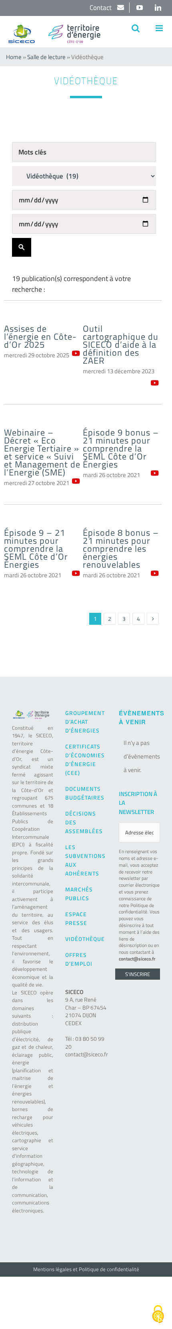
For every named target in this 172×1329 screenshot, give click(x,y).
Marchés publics (79, 893)
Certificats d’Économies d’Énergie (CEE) (85, 759)
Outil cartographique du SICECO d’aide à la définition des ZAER (120, 344)
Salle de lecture (46, 56)
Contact (101, 7)
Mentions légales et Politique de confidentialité (86, 1269)
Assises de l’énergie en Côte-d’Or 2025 (40, 336)
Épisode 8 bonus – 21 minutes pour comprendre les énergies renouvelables (121, 548)
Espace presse (76, 918)
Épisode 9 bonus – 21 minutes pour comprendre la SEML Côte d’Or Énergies (121, 448)
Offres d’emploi (78, 959)
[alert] (139, 756)
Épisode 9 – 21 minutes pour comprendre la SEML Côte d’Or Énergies (36, 548)
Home (14, 56)
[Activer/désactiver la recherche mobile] (136, 28)
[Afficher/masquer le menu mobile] (160, 28)
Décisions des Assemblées (84, 822)
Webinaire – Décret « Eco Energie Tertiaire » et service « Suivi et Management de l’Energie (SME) (42, 452)
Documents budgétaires (84, 793)
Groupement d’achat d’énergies (85, 722)
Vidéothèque (85, 939)
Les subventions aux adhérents (85, 860)
